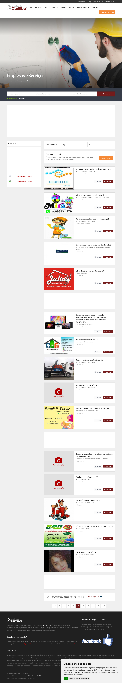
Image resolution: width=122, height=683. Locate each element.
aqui (73, 644)
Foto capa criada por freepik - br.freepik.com (21, 678)
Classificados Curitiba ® (35, 676)
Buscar (107, 94)
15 (98, 606)
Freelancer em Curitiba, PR (87, 477)
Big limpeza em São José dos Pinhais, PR (92, 219)
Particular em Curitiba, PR (87, 552)
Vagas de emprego (36, 8)
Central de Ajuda (109, 2)
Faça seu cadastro (94, 2)
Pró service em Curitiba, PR (87, 340)
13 (88, 606)
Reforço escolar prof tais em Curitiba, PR (93, 408)
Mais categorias (82, 8)
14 (93, 606)
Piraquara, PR (80, 505)
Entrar (82, 2)
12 (83, 606)
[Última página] (103, 606)
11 (78, 606)
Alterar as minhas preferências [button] (79, 678)
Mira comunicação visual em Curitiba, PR (93, 195)
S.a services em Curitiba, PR (87, 385)
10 (73, 606)
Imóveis (47, 8)
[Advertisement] (61, 31)
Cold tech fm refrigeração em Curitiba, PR (93, 245)
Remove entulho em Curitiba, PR (89, 360)
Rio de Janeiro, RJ (81, 174)
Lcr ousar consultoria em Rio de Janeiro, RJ (93, 169)
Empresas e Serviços (67, 8)
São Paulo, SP (80, 461)
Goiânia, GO (79, 275)
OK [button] (66, 678)
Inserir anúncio (108, 12)
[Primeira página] (54, 606)
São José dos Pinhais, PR (83, 223)
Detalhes (109, 181)
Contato (95, 8)
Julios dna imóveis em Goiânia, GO (90, 271)
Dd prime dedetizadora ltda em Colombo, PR (94, 526)
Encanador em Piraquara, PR (88, 500)
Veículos (55, 8)
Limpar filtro (21, 98)
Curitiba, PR (79, 200)
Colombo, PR (80, 531)
